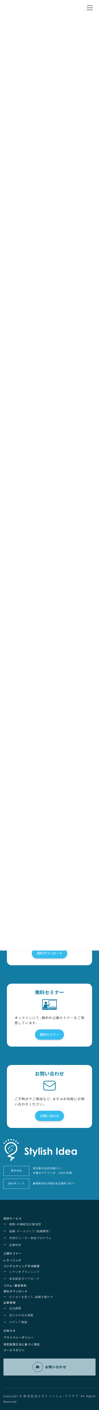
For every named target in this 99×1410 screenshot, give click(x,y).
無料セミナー (49, 1034)
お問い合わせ (49, 1116)
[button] (12, 1219)
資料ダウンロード (49, 953)
